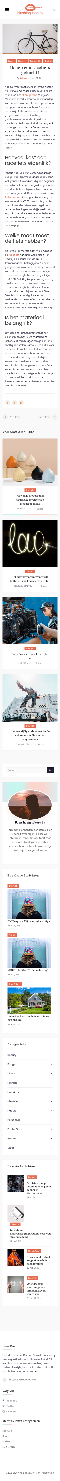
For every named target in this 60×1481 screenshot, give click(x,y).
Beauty (12, 1055)
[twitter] (15, 403)
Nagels (12, 1110)
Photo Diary (15, 1129)
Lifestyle (22, 61)
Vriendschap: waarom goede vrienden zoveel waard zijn (36, 1289)
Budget (12, 1064)
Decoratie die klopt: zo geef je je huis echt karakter (39, 1260)
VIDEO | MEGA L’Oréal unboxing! (28, 970)
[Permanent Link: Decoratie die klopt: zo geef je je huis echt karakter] (16, 1257)
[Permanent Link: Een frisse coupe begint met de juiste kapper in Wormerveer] (16, 1183)
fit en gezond (29, 95)
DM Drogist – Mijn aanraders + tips (29, 921)
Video (12, 935)
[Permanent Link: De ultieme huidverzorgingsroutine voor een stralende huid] (16, 1213)
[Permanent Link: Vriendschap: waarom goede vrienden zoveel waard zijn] (16, 1284)
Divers (11, 61)
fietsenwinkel (12, 197)
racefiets (14, 255)
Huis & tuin (14, 984)
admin (23, 78)
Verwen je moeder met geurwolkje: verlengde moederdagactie (30, 499)
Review (48, 61)
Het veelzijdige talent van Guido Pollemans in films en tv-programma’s (30, 735)
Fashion (12, 1082)
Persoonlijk (35, 61)
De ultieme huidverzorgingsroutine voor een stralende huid (30, 1234)
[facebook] (7, 403)
